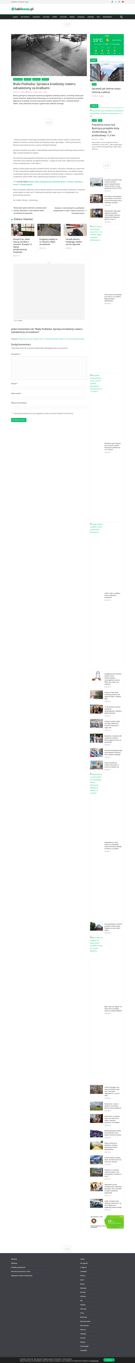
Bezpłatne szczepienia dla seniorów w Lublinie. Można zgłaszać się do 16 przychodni (113, 739)
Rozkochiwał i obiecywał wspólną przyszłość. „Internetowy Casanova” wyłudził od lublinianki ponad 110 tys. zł (112, 215)
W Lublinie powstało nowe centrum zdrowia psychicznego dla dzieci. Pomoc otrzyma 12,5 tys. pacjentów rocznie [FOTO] (113, 184)
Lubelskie (83, 1271)
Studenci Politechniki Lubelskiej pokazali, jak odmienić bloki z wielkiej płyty (112, 695)
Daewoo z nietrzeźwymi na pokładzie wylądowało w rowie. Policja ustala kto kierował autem (68, 210)
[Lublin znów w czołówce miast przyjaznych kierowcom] (96, 596)
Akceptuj (109, 1360)
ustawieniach (94, 1361)
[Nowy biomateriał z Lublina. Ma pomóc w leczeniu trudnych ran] (96, 766)
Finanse (82, 1338)
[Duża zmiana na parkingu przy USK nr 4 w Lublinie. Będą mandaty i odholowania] (96, 299)
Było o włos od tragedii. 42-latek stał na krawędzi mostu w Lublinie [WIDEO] (113, 1009)
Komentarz (16, 354)
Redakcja (14, 1263)
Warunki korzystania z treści (20, 1271)
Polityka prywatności (18, 1267)
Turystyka (83, 1350)
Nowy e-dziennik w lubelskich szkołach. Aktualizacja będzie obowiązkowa (111, 1146)
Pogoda (82, 1305)
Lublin (15, 17)
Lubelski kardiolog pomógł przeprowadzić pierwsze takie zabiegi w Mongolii (113, 752)
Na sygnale (25, 17)
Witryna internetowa (19, 403)
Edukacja (81, 17)
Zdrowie (91, 17)
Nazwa (14, 383)
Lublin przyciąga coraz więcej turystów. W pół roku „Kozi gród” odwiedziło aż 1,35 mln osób (112, 1091)
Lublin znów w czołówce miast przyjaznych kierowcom (112, 595)
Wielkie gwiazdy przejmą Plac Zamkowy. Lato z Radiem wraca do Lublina (112, 1133)
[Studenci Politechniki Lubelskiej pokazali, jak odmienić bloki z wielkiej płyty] (96, 696)
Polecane (83, 1309)
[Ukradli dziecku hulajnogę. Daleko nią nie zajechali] (75, 225)
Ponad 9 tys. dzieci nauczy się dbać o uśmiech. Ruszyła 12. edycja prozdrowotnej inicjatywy (22, 245)
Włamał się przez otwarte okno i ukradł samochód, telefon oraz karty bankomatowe (51, 339)
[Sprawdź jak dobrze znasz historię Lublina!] (107, 72)
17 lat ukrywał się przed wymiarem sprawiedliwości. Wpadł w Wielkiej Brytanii (113, 710)
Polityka (63, 17)
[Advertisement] (49, 292)
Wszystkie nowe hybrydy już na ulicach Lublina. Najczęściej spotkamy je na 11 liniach (112, 446)
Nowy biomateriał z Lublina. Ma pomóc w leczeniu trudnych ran (111, 765)
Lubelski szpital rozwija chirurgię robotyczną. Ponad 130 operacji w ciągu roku (112, 724)
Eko (98, 17)
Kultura (46, 17)
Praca (82, 1313)
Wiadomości (107, 17)
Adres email (16, 393)
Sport (54, 17)
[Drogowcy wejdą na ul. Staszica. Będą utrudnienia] (49, 225)
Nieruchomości (85, 1321)
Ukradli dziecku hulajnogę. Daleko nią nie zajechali (74, 242)
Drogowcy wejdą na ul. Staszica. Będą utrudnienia (48, 242)
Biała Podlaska (18, 79)
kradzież (29, 92)
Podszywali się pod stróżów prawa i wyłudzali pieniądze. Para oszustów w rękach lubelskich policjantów (113, 1189)
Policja (45, 92)
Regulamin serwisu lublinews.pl (21, 1276)
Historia (83, 1330)
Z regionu (36, 17)
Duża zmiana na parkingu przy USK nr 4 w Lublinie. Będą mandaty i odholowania (113, 298)
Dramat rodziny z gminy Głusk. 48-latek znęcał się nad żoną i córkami (112, 1160)
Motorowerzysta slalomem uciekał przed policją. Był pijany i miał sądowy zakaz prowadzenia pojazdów (30, 210)
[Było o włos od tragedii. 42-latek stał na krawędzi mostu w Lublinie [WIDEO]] (96, 1010)
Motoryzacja (84, 1325)
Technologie (84, 1346)
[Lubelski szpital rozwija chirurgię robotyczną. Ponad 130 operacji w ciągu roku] (96, 725)
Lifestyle (83, 1334)
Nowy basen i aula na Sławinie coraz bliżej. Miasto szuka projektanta (112, 1106)
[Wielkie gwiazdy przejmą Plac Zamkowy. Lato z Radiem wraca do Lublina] (96, 1134)
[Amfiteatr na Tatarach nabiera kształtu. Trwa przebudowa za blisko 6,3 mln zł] (96, 1174)
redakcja (22, 92)
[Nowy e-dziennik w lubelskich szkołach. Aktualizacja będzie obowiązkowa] (96, 1147)
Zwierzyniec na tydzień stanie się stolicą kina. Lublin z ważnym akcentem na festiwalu (112, 1119)
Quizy (94, 84)
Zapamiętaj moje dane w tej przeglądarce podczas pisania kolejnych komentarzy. (43, 413)
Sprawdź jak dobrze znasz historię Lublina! (106, 90)
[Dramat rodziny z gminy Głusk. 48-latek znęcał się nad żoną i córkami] (96, 1161)
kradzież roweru (37, 92)
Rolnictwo (83, 1317)
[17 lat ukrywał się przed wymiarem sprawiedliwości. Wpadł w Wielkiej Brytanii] (96, 711)
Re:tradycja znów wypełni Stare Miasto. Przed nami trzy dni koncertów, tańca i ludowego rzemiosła (113, 199)
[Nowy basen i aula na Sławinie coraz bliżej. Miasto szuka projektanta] (96, 1107)
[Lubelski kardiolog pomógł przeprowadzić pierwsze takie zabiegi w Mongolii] (96, 753)
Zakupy (82, 1342)
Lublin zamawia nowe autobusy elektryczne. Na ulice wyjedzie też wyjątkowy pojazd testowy (113, 1204)
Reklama (14, 1259)
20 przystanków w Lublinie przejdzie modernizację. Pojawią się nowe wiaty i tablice (113, 927)
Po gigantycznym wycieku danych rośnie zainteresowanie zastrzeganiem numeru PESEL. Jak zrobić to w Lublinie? (112, 679)
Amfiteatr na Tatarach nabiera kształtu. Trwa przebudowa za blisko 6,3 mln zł (112, 1173)
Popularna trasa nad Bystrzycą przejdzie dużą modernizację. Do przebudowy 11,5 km (105, 130)
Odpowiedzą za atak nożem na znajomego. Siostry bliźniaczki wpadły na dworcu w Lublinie (112, 845)
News (100, 120)
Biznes (72, 17)
